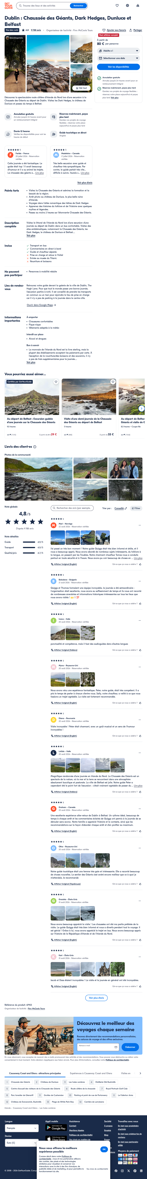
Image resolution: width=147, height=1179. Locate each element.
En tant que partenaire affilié (128, 1144)
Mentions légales (76, 1130)
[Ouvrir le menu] (139, 525)
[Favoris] (117, 5)
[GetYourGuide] (9, 6)
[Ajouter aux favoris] (56, 381)
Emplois (107, 1130)
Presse (107, 1139)
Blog (106, 1135)
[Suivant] (141, 408)
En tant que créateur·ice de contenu (130, 1136)
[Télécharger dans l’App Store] (56, 1139)
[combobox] (43, 6)
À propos (108, 1126)
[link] (32, 409)
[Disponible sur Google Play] (56, 1128)
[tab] (35, 1073)
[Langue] (127, 5)
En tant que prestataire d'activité (128, 1128)
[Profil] (137, 5)
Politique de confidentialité (117, 1060)
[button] (31, 30)
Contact (72, 1126)
